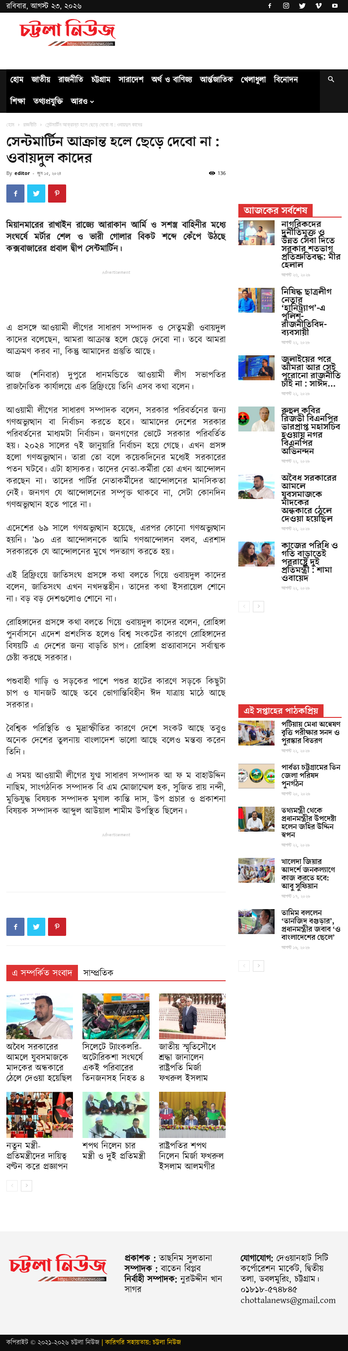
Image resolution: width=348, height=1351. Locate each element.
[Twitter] (302, 6)
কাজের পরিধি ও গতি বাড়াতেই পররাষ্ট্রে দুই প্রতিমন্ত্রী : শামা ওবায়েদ (309, 562)
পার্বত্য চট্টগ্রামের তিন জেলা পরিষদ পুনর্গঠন (310, 775)
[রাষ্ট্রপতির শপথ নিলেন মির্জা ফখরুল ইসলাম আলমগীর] (192, 1115)
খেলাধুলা (253, 80)
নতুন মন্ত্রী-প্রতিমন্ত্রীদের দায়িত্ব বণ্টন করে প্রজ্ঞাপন (37, 1156)
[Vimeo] (318, 6)
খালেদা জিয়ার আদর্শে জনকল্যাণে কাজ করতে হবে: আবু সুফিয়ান (308, 874)
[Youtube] (335, 6)
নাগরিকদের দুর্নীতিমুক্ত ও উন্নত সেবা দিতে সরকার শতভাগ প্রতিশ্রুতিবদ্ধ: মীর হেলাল (311, 244)
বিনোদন (286, 80)
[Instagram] (286, 6)
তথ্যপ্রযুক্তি (48, 101)
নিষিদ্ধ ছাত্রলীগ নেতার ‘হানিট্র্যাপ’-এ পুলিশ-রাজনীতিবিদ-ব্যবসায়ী (306, 312)
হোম (17, 80)
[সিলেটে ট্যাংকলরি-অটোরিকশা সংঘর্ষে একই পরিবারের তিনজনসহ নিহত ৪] (115, 1016)
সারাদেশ (131, 80)
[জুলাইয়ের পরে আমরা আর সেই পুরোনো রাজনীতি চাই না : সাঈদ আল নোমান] (256, 367)
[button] (331, 80)
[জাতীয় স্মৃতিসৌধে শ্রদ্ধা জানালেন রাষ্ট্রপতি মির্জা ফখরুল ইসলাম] (192, 1016)
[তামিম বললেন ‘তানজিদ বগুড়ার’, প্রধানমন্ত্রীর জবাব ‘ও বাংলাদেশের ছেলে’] (256, 921)
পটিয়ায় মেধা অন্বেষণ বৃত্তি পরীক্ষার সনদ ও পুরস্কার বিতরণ (310, 732)
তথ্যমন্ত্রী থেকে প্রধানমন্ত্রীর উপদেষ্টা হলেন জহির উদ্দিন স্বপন (308, 823)
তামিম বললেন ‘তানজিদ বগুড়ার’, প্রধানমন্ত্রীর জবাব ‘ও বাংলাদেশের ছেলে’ (311, 925)
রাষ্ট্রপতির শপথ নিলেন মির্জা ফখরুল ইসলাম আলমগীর (191, 1156)
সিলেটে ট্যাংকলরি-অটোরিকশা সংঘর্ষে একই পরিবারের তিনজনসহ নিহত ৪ (113, 1063)
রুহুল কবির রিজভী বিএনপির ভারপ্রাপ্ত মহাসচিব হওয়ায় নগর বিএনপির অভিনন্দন (310, 431)
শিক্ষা (17, 101)
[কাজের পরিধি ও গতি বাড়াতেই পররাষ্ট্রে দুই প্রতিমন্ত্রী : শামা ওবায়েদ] (256, 554)
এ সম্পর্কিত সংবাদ (42, 973)
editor (22, 172)
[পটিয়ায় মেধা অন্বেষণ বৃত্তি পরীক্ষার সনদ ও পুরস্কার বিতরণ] (256, 733)
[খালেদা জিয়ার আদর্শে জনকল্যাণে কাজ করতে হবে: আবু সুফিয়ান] (256, 870)
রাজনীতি (70, 80)
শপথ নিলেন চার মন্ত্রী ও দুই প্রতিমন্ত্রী (113, 1151)
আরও (79, 101)
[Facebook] (269, 6)
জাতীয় (41, 80)
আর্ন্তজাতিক (216, 80)
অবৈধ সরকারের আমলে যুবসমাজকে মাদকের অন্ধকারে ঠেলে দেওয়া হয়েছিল (39, 1063)
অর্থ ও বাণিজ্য (172, 80)
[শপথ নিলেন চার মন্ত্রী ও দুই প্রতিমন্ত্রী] (115, 1115)
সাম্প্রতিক (98, 973)
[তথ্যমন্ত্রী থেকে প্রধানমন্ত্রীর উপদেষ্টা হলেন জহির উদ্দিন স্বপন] (256, 819)
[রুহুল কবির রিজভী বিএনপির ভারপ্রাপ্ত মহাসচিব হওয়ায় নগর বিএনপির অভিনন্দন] (256, 419)
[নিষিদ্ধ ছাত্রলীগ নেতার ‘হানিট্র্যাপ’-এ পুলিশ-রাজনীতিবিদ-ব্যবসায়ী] (256, 300)
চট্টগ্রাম (101, 80)
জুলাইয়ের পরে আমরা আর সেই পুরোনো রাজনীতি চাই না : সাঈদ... (311, 371)
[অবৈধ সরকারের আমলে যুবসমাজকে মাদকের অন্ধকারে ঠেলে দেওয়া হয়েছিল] (39, 1016)
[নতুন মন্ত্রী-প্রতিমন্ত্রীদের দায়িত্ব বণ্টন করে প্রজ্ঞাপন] (39, 1115)
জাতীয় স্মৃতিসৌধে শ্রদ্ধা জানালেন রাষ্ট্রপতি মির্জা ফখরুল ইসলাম (187, 1063)
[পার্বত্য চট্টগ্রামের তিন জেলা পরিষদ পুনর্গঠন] (256, 776)
